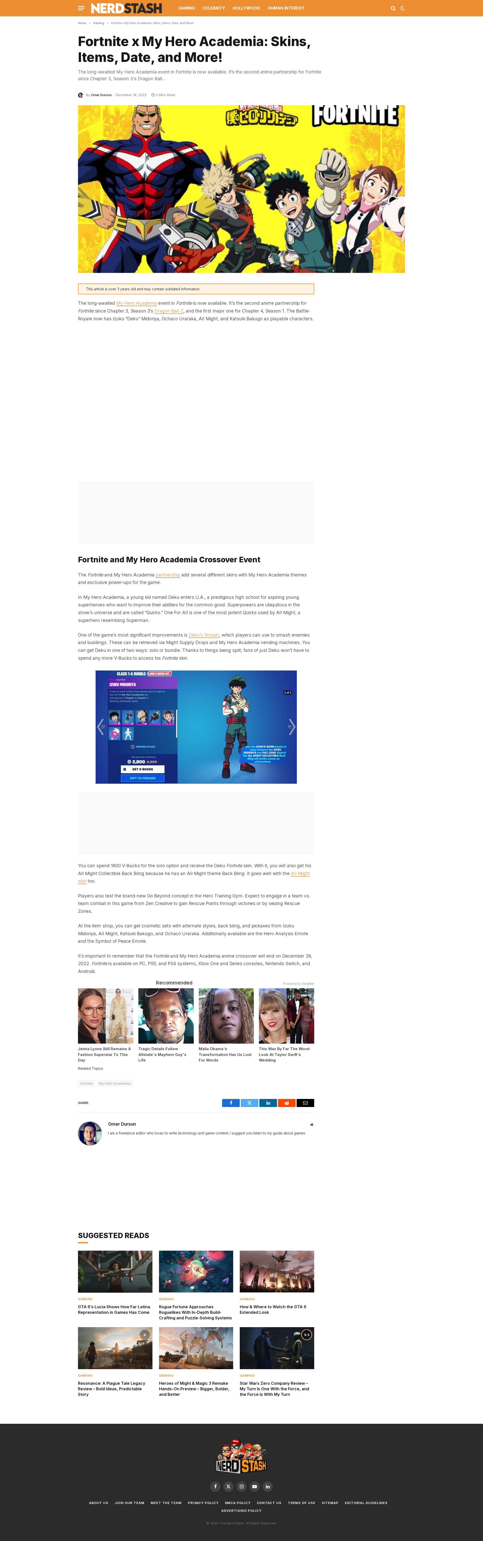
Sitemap (330, 1503)
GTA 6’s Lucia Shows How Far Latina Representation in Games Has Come (114, 1309)
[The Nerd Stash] (127, 8)
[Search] (393, 8)
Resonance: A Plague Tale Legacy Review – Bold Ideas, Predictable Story (111, 1389)
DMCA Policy (238, 1503)
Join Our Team (129, 1503)
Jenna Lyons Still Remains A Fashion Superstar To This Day (104, 1054)
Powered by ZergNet (298, 983)
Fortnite (86, 1083)
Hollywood (246, 8)
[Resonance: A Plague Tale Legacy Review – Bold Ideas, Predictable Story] (115, 1348)
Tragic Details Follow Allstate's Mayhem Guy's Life (162, 1054)
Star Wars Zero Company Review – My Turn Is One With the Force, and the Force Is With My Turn (274, 1389)
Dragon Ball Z (168, 310)
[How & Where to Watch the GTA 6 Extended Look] (277, 1271)
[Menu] (81, 8)
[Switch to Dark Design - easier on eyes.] (402, 8)
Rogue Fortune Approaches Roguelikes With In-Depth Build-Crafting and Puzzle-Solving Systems (195, 1312)
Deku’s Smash (204, 635)
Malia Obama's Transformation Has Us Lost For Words (225, 1054)
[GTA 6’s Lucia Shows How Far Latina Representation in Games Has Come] (115, 1271)
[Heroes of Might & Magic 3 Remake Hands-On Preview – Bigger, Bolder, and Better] (196, 1348)
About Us (98, 1503)
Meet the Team (166, 1503)
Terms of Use (301, 1503)
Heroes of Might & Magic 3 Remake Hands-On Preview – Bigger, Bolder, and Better (194, 1389)
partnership (168, 574)
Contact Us (269, 1503)
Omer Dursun (101, 95)
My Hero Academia (136, 303)
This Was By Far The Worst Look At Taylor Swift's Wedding (284, 1054)
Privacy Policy (203, 1503)
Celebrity (214, 8)
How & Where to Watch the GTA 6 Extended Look (273, 1309)
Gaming (186, 8)
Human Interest (286, 8)
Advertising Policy (241, 1511)
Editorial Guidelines (366, 1503)
